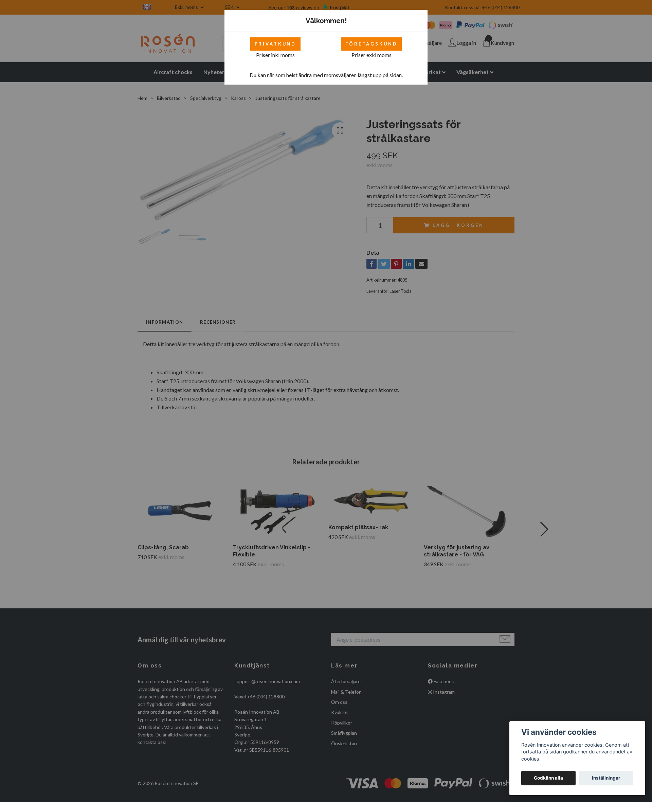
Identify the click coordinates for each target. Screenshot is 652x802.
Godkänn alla (548, 778)
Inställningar (606, 778)
